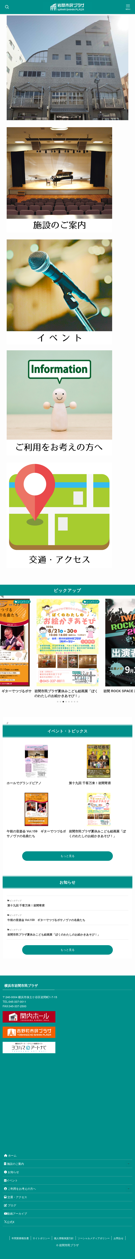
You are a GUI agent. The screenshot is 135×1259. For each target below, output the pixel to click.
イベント (12, 1180)
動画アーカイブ (17, 1213)
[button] (57, 701)
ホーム (12, 1155)
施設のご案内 (15, 1164)
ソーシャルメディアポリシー (94, 1238)
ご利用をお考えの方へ (22, 1189)
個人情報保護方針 (64, 1238)
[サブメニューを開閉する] (128, 1163)
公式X (10, 1222)
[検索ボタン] (7, 7)
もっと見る (67, 856)
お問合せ (118, 1238)
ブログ (12, 1205)
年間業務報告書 (20, 1238)
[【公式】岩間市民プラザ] (67, 7)
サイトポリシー (41, 1238)
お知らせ (13, 1172)
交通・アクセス (17, 1197)
